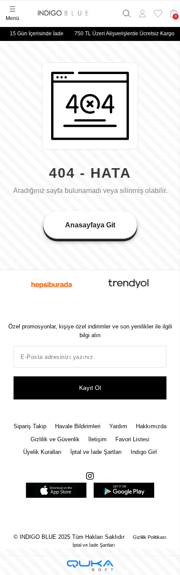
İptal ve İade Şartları (96, 452)
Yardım (118, 426)
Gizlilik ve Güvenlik (55, 439)
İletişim (97, 439)
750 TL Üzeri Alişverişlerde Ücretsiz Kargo (123, 33)
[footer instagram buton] (90, 476)
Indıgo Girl (144, 452)
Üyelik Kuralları (42, 452)
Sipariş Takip (30, 426)
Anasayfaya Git (90, 225)
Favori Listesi (132, 439)
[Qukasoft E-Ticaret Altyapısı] (90, 565)
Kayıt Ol (90, 387)
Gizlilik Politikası (149, 537)
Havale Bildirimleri (77, 426)
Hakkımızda (151, 426)
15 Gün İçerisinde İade (35, 33)
